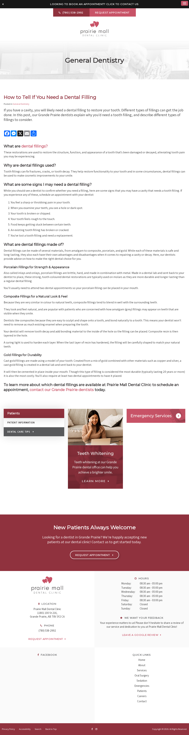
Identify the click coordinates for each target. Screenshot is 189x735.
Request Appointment (45, 638)
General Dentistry (21, 104)
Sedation (142, 680)
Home (141, 660)
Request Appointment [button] (112, 12)
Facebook (48, 654)
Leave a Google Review (140, 634)
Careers (141, 696)
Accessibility (25, 729)
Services (142, 670)
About (141, 665)
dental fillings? (34, 146)
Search (38, 729)
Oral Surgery (142, 675)
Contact (142, 701)
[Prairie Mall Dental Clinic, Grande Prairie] (47, 597)
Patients (142, 691)
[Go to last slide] (3, 4)
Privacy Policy (8, 729)
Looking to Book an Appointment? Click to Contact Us (94, 4)
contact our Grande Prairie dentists (62, 389)
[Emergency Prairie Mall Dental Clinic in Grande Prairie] (156, 416)
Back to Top (51, 729)
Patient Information (21, 422)
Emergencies (141, 686)
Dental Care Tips (18, 431)
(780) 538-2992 (47, 630)
